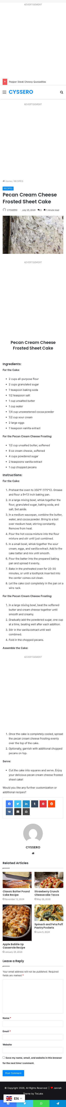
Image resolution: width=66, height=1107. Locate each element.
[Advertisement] (33, 43)
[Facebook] (9, 803)
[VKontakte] (9, 811)
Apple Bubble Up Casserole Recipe (14, 945)
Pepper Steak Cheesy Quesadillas (27, 81)
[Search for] (61, 93)
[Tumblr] (34, 803)
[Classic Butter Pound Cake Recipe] (17, 880)
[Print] (26, 811)
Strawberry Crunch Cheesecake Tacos (47, 893)
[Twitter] (17, 803)
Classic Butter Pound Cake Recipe (16, 893)
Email (7, 1031)
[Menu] (4, 93)
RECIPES (18, 181)
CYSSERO (12, 210)
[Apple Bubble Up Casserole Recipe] (17, 923)
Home (8, 181)
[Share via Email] (17, 811)
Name (7, 1018)
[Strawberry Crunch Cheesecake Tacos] (49, 880)
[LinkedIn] (26, 803)
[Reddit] (51, 803)
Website (7, 1044)
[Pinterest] (43, 803)
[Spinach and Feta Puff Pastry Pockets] (49, 913)
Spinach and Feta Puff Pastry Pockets (48, 926)
